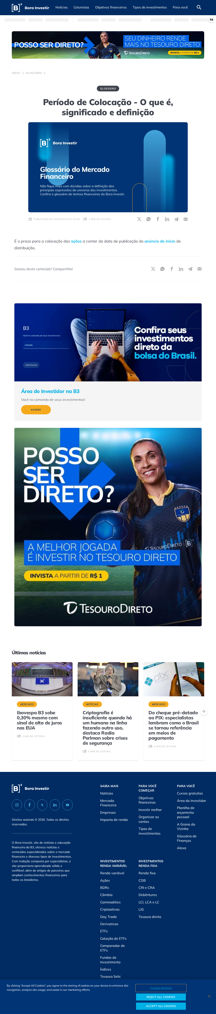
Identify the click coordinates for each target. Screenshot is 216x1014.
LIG (141, 909)
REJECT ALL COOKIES (161, 997)
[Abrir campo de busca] (199, 7)
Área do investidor (191, 800)
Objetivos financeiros (147, 800)
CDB (142, 880)
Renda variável (112, 873)
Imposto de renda (114, 819)
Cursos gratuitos (190, 793)
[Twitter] (42, 805)
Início (16, 73)
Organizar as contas (149, 819)
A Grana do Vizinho (186, 826)
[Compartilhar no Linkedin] (167, 219)
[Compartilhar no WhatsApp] (148, 219)
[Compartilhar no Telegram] (176, 219)
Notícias (106, 793)
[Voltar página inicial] (30, 7)
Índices (105, 969)
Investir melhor (150, 810)
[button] (62, 7)
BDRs (104, 887)
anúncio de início (159, 241)
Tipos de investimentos (150, 831)
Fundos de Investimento (110, 959)
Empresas (108, 812)
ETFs (104, 931)
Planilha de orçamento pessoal (185, 812)
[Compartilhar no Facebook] (158, 219)
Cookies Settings (161, 988)
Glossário (34, 73)
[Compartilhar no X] (139, 219)
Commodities (110, 902)
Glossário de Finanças (187, 838)
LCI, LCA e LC (149, 902)
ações (76, 241)
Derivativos (109, 924)
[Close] (209, 996)
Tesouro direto (150, 917)
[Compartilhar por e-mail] (186, 219)
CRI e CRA (147, 887)
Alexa (181, 848)
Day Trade (108, 917)
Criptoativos (110, 909)
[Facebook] (29, 805)
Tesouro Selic (110, 976)
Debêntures (148, 895)
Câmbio (106, 895)
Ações (105, 880)
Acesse (36, 409)
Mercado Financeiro (108, 802)
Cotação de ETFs (113, 938)
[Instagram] (17, 805)
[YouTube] (67, 805)
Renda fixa (147, 873)
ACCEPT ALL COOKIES (161, 1006)
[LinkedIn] (55, 805)
